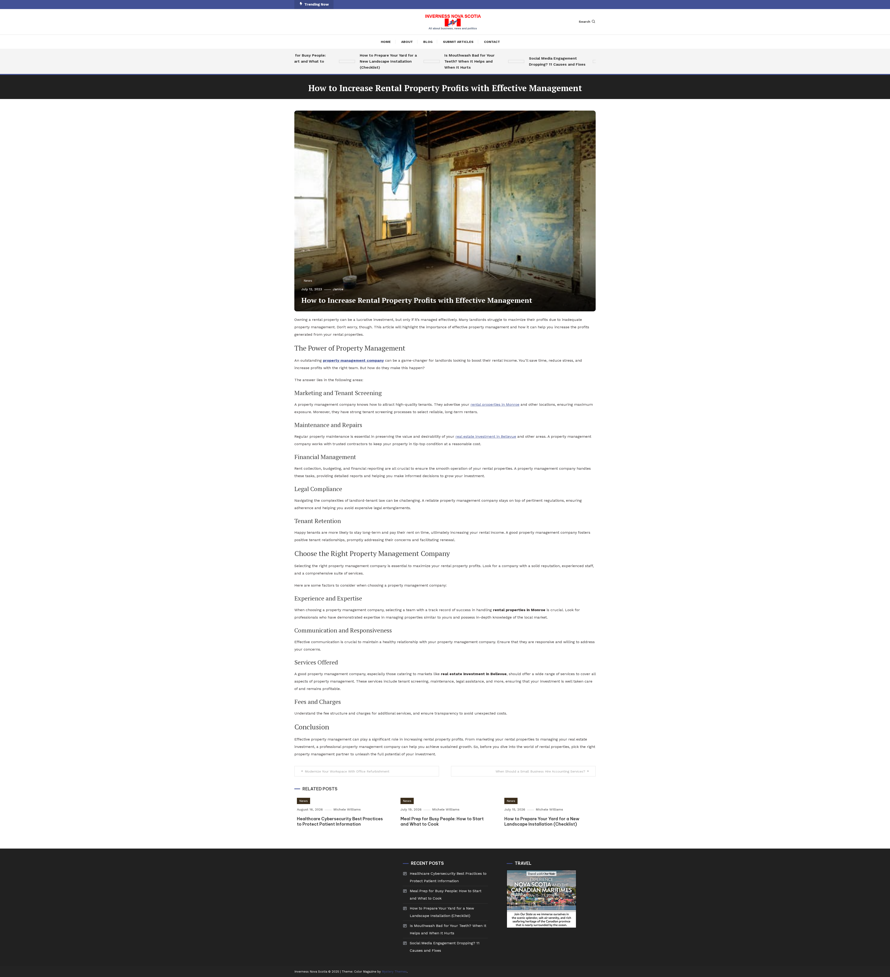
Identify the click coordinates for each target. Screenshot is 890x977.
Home (386, 42)
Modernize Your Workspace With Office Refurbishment (347, 771)
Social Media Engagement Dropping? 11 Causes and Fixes (531, 61)
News (308, 280)
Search (584, 21)
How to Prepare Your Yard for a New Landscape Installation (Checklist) (362, 61)
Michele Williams (347, 809)
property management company (353, 360)
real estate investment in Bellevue (485, 436)
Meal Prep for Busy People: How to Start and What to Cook (445, 894)
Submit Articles (458, 42)
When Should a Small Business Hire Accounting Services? (540, 771)
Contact (492, 42)
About (407, 42)
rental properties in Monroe (494, 404)
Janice (338, 289)
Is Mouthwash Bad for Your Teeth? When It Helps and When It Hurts (444, 61)
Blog (427, 42)
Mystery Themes (394, 971)
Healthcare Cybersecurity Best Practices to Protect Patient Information (340, 821)
